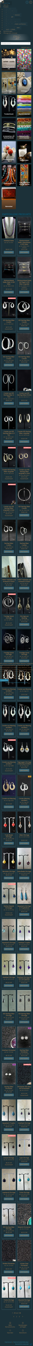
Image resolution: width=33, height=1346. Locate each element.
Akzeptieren (4, 680)
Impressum (24, 682)
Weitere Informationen (12, 682)
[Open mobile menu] (1, 1)
